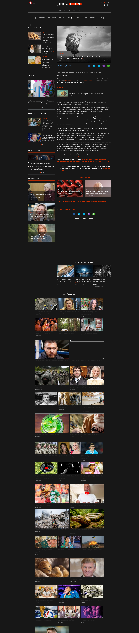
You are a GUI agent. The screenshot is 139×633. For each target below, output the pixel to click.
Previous (35, 18)
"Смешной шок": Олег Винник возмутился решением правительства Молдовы (39, 238)
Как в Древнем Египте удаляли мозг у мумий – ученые (64, 281)
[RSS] (79, 10)
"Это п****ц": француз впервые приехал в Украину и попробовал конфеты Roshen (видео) (41, 103)
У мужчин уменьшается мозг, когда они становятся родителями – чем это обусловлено (86, 94)
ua (101, 2)
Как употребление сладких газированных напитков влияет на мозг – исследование (69, 191)
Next (103, 18)
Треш (77, 18)
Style (54, 18)
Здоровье (71, 209)
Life (48, 18)
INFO (101, 18)
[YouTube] (74, 10)
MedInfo (61, 18)
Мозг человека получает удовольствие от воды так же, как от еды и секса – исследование (97, 191)
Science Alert (87, 81)
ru (105, 2)
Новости (41, 18)
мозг (62, 209)
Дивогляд (68, 81)
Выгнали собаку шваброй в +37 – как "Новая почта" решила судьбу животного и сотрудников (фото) (48, 138)
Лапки (68, 18)
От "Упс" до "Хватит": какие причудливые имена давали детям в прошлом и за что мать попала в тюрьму (42, 169)
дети (66, 209)
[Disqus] (84, 242)
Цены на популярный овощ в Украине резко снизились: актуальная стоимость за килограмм (48, 37)
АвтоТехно (93, 18)
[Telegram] (69, 10)
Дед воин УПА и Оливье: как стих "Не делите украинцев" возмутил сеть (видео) (42, 217)
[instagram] (59, 10)
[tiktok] (64, 10)
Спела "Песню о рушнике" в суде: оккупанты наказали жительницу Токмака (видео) (40, 197)
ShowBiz (84, 18)
